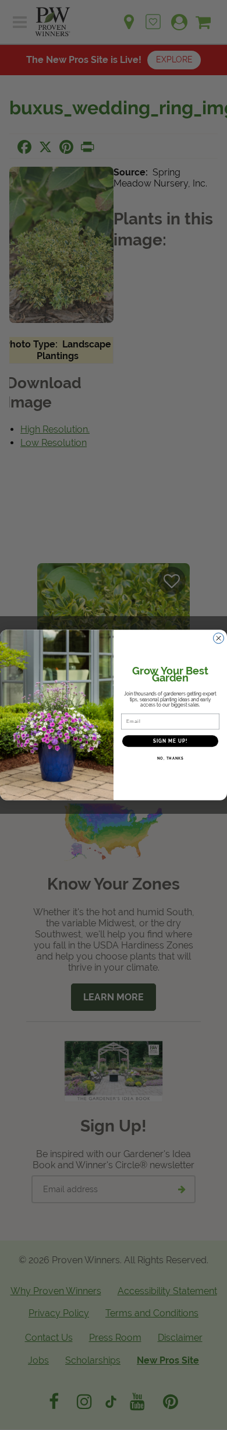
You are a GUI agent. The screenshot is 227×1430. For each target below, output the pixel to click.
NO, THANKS (170, 759)
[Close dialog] (218, 638)
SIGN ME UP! (170, 741)
